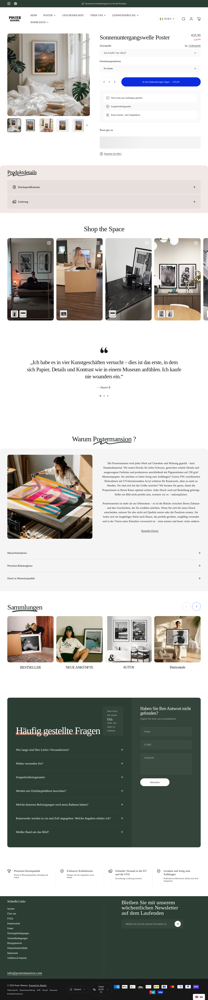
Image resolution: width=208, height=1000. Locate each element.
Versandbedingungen (17, 938)
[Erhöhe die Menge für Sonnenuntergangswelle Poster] (115, 81)
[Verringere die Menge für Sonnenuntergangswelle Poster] (103, 81)
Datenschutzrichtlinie (17, 948)
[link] (24, 973)
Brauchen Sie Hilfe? (113, 154)
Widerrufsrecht (12, 990)
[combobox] (199, 997)
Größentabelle (195, 46)
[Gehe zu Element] (14, 125)
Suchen (10, 908)
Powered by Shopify (38, 985)
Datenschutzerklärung (27, 990)
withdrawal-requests (17, 957)
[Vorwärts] (82, 80)
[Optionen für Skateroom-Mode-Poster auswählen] (22, 313)
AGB (38, 990)
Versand (45, 990)
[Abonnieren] (178, 924)
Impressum (12, 953)
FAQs (10, 918)
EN (201, 997)
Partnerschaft (13, 923)
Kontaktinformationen (15, 994)
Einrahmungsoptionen (110, 61)
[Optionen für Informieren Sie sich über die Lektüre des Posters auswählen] (169, 313)
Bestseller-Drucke (150, 531)
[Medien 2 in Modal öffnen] (48, 74)
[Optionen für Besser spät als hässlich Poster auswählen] (63, 313)
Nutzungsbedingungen (18, 933)
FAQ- (110, 719)
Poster (10, 928)
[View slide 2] (104, 396)
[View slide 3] (107, 396)
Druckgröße (105, 45)
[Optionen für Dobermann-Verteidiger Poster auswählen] (14, 313)
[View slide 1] (100, 396)
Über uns (11, 913)
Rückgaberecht (14, 943)
